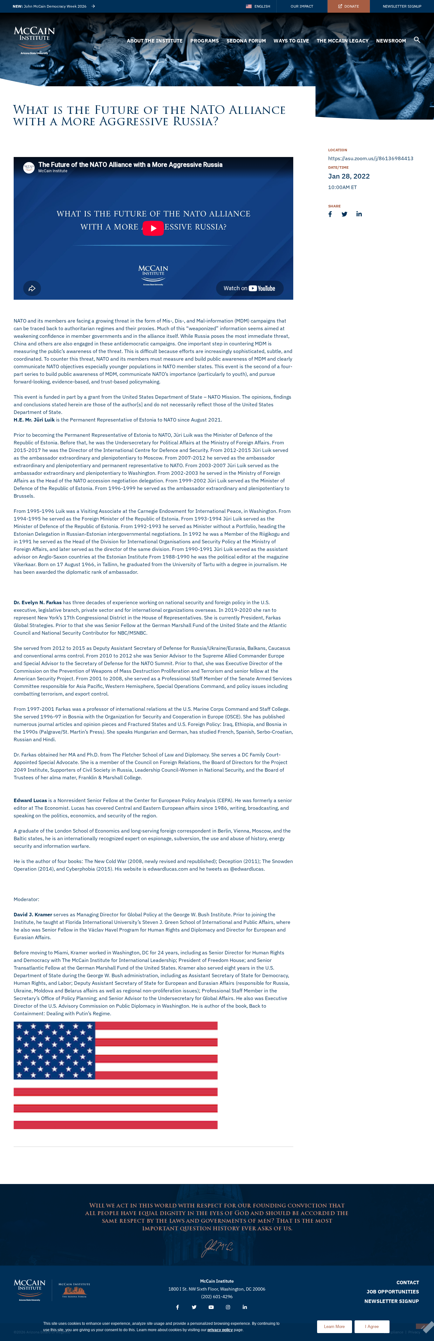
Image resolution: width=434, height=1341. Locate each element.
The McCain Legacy (343, 40)
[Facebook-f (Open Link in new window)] (177, 1307)
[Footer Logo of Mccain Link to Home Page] (29, 1290)
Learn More (338, 1324)
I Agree (372, 1326)
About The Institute (155, 40)
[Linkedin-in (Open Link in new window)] (244, 1307)
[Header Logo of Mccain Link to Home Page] (34, 41)
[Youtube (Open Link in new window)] (211, 1307)
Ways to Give (291, 40)
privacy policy (220, 1330)
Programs (204, 40)
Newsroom (391, 40)
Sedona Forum (246, 40)
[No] (422, 1326)
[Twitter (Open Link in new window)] (194, 1307)
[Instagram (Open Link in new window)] (228, 1307)
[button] (417, 41)
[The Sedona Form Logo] (74, 1290)
